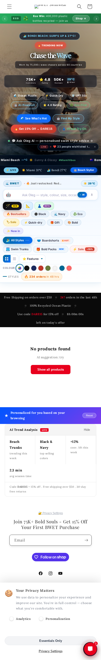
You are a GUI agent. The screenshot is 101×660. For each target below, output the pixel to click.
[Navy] (33, 268)
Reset (89, 415)
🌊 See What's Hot (34, 118)
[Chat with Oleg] (90, 649)
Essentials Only (50, 641)
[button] (9, 6)
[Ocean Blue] (62, 268)
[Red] (40, 268)
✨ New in (13, 231)
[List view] (14, 258)
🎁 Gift (55, 222)
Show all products (50, 369)
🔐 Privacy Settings (50, 513)
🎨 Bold (73, 222)
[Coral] (69, 268)
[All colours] (20, 268)
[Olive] (47, 268)
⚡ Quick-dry (33, 222)
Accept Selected (50, 630)
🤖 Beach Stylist (84, 170)
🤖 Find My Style (68, 118)
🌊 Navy (59, 214)
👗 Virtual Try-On (74, 129)
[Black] (26, 268)
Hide (87, 430)
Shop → (81, 18)
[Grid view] (7, 258)
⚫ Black (40, 214)
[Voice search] (92, 195)
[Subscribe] (86, 540)
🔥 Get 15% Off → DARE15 (34, 129)
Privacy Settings (50, 651)
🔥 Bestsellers (16, 214)
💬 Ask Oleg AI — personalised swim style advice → (52, 141)
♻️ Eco (77, 214)
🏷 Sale (11, 222)
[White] (55, 268)
